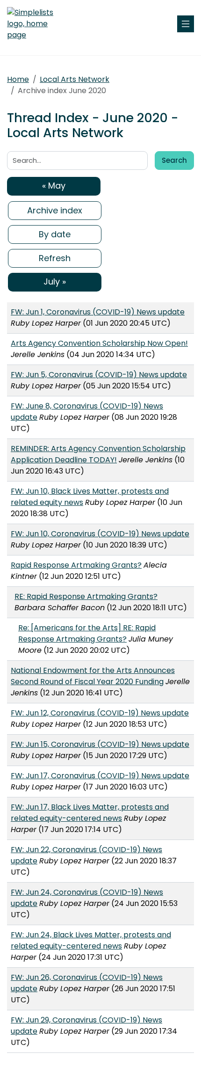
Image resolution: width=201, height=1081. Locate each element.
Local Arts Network (74, 79)
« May (53, 185)
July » (54, 281)
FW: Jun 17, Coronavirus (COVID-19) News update (100, 775)
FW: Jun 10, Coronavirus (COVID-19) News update (100, 533)
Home (18, 79)
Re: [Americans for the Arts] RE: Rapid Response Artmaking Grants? (87, 633)
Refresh (55, 258)
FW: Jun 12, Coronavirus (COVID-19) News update (100, 713)
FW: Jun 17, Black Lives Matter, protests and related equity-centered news (90, 813)
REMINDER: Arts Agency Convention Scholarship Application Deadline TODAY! (98, 454)
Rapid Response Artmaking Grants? (76, 565)
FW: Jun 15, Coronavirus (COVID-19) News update (100, 744)
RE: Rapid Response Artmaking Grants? (86, 596)
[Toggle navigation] (185, 23)
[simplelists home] (35, 24)
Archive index (54, 210)
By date (55, 234)
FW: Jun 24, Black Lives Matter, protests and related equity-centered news (91, 940)
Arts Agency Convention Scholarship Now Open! (99, 343)
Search (174, 160)
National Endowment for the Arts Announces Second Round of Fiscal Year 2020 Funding (93, 676)
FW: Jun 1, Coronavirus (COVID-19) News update (98, 312)
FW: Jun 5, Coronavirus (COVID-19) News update (99, 374)
